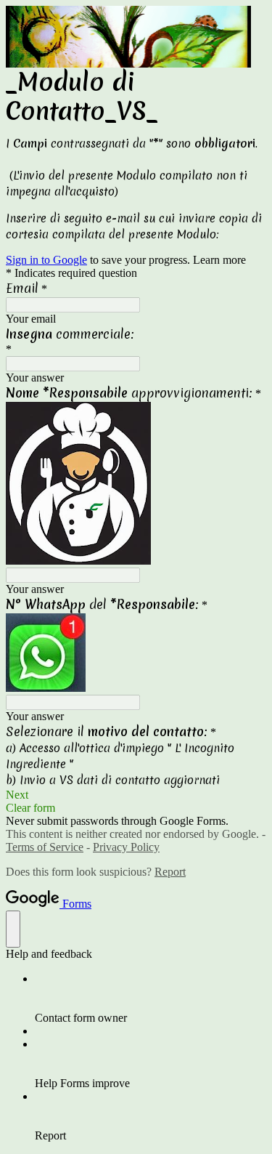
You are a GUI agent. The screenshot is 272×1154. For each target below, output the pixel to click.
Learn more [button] (219, 260)
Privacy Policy (126, 847)
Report (170, 872)
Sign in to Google (46, 260)
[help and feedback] (13, 929)
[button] (136, 795)
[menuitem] (150, 998)
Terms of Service (44, 847)
